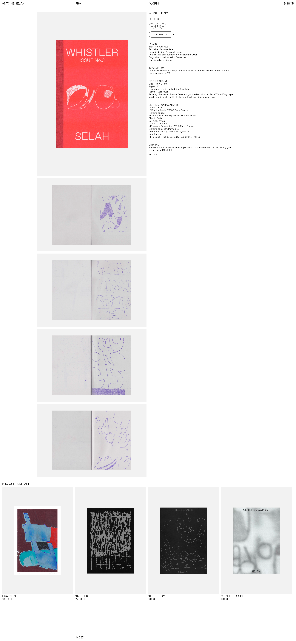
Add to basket (161, 34)
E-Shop (110, 622)
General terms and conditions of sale (161, 622)
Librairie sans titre (158, 123)
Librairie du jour (157, 112)
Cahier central (156, 107)
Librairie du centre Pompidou (164, 128)
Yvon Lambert (156, 134)
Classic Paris (155, 118)
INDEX (80, 637)
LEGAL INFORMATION (132, 622)
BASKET (118, 622)
